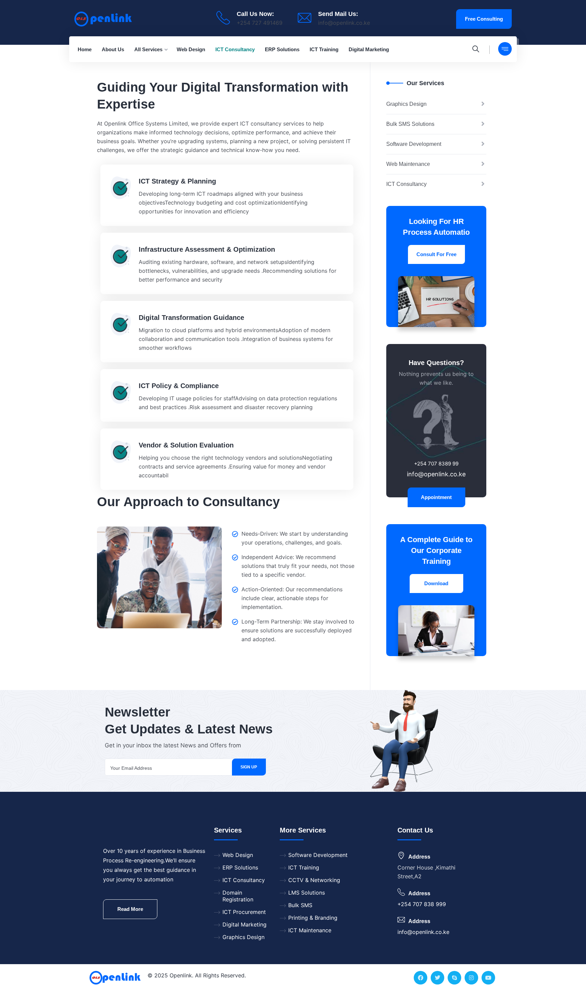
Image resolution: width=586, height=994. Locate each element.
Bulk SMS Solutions (410, 124)
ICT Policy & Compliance (179, 385)
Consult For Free (436, 254)
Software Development (413, 144)
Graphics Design (406, 104)
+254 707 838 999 (421, 904)
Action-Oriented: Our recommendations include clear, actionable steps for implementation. (292, 598)
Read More (130, 909)
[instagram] (471, 978)
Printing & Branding (312, 917)
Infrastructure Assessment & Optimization (207, 249)
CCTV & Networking (314, 880)
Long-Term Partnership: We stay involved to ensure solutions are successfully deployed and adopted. (297, 630)
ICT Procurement (244, 912)
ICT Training (303, 867)
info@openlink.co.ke (344, 22)
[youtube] (488, 978)
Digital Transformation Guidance (191, 317)
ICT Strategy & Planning (177, 181)
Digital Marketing (244, 924)
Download (436, 583)
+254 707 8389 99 (436, 463)
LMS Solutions (306, 892)
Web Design (237, 855)
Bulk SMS (300, 905)
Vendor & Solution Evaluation (186, 445)
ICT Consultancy (406, 184)
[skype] (454, 978)
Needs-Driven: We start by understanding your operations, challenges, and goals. (294, 538)
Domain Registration (237, 896)
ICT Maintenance (309, 930)
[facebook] (420, 978)
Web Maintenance (408, 164)
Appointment (436, 497)
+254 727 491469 (259, 22)
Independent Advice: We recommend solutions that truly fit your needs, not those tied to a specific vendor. (297, 566)
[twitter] (437, 978)
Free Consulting (484, 19)
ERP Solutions (240, 867)
